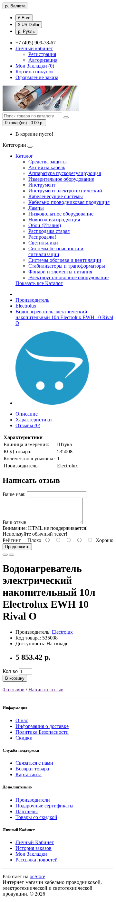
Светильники (43, 242)
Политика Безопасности (42, 732)
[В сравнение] (11, 555)
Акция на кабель (46, 167)
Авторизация (42, 60)
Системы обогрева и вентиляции (64, 260)
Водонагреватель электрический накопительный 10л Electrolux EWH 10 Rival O (64, 317)
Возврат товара (32, 768)
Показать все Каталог (39, 283)
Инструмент (41, 185)
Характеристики (33, 419)
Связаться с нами (34, 763)
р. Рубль (26, 31)
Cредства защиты (47, 161)
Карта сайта (28, 774)
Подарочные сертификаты (44, 805)
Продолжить (17, 546)
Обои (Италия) (44, 225)
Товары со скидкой (36, 817)
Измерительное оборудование (61, 179)
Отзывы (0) (27, 425)
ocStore (37, 876)
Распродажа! (42, 237)
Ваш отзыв (14, 522)
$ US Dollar (28, 24)
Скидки (24, 738)
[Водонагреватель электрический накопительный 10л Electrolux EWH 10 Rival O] (52, 403)
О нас (21, 720)
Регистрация (42, 54)
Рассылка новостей (36, 859)
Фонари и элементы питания (60, 271)
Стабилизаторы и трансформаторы (66, 266)
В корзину (14, 678)
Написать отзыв (45, 689)
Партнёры (26, 811)
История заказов (33, 848)
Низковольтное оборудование (60, 213)
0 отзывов (13, 689)
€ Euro (24, 17)
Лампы (36, 208)
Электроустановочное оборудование (68, 277)
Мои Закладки (31, 854)
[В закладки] (5, 555)
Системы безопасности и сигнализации (55, 251)
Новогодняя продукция (54, 219)
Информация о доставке (42, 726)
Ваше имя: (14, 494)
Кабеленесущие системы (55, 196)
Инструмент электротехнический (65, 190)
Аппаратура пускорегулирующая (64, 173)
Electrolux (25, 305)
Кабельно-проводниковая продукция (69, 202)
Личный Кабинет (34, 842)
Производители (32, 800)
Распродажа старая (49, 231)
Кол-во (10, 671)
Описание (26, 414)
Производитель (32, 300)
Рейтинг (12, 540)
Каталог (24, 156)
